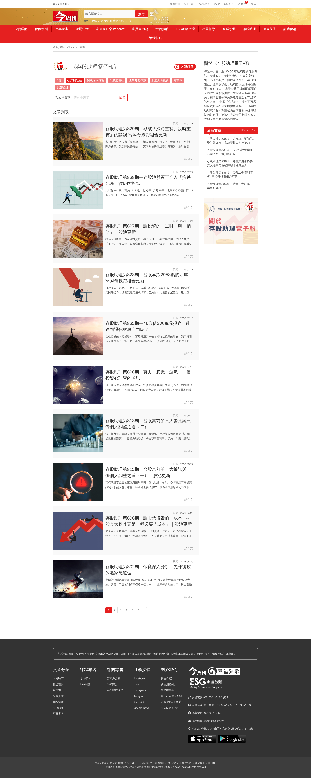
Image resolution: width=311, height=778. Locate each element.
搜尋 (141, 14)
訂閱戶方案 (113, 678)
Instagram (140, 690)
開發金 (114, 20)
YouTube (139, 702)
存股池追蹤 (116, 80)
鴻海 (121, 20)
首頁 (55, 47)
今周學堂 (85, 678)
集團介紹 (166, 678)
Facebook (139, 678)
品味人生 (58, 696)
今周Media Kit (169, 708)
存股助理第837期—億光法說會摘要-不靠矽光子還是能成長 (230, 152)
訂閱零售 (58, 713)
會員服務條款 (169, 684)
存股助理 (65, 47)
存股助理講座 (115, 690)
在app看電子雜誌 (171, 702)
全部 (59, 80)
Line (136, 684)
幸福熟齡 (58, 702)
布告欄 (178, 80)
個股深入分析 (95, 80)
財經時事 (58, 678)
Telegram (139, 696)
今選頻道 (58, 708)
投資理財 (58, 684)
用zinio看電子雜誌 (171, 696)
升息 (128, 20)
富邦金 (105, 20)
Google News (142, 708)
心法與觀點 (79, 47)
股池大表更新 (160, 80)
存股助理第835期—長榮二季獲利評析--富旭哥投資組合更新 (230, 174)
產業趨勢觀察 (137, 80)
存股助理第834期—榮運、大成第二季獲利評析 (230, 186)
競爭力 (57, 690)
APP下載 (112, 684)
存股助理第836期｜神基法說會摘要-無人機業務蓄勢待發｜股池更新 (230, 163)
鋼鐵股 (95, 20)
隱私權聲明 (167, 690)
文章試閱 (62, 87)
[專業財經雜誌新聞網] (65, 16)
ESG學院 (85, 684)
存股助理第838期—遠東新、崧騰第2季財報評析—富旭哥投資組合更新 (230, 141)
